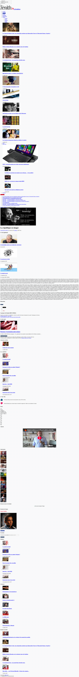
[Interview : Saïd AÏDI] (5, 381)
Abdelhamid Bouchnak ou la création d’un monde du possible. (16, 637)
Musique (6, 20)
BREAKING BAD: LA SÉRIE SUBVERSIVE (13, 73)
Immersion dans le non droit (9, 392)
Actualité (4, 12)
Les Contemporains (6, 202)
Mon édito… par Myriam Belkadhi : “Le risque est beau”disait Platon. (14, 204)
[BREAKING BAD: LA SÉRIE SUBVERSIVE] (11, 71)
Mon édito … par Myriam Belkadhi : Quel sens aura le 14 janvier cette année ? (16, 201)
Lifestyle (4, 192)
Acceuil (4, 11)
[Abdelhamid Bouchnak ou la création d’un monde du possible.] (3, 454)
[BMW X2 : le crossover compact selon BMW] (8, 179)
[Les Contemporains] (3, 480)
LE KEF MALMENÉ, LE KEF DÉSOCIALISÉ (11, 205)
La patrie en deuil (6, 359)
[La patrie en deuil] (5, 357)
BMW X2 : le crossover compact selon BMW (14, 181)
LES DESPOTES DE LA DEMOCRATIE (10, 203)
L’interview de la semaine (8, 347)
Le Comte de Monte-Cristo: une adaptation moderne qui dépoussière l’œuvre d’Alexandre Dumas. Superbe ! (26, 33)
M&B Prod (6, 675)
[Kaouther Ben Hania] (3, 501)
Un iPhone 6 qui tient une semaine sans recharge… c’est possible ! (19, 172)
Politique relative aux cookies (26, 337)
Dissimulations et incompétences (10, 591)
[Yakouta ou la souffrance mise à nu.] (3, 493)
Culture (4, 17)
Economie (4, 15)
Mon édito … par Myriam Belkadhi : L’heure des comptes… (13, 199)
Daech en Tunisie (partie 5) (8, 600)
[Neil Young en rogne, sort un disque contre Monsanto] (11, 111)
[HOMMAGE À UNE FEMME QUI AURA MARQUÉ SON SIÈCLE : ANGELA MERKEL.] (3, 484)
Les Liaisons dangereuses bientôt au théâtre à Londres (14, 140)
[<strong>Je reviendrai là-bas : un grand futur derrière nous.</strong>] (3, 467)
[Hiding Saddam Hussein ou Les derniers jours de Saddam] (11, 44)
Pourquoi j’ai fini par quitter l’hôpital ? (11, 367)
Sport (3, 143)
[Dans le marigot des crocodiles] (5, 373)
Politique (4, 13)
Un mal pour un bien (5, 259)
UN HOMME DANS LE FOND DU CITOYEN (10, 244)
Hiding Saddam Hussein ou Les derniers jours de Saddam (15, 46)
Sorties (6, 21)
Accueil (1, 207)
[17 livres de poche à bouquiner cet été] (11, 84)
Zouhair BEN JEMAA (4, 230)
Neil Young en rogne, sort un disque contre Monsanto (14, 113)
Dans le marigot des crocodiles (9, 375)
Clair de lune (5, 100)
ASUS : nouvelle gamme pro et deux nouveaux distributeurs (16, 164)
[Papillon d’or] (3, 488)
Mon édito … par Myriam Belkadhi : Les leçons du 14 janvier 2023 (14, 200)
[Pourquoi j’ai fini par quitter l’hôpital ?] (5, 552)
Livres (6, 19)
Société (4, 14)
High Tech (4, 144)
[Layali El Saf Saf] (11, 124)
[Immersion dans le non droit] (5, 390)
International (5, 16)
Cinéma (6, 18)
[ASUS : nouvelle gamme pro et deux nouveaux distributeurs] (20, 162)
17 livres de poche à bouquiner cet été (11, 86)
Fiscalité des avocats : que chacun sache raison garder (10, 317)
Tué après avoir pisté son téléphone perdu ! (14, 189)
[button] (2, 530)
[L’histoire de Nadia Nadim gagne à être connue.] (3, 497)
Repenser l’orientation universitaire (10, 331)
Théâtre (6, 22)
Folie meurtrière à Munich (8, 625)
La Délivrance (6, 617)
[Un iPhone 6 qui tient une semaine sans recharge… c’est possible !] (8, 170)
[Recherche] (0, 3)
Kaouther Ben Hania (7, 608)
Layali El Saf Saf (6, 126)
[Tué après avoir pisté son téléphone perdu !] (8, 187)
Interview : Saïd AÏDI (5, 316)
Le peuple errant (4, 273)
